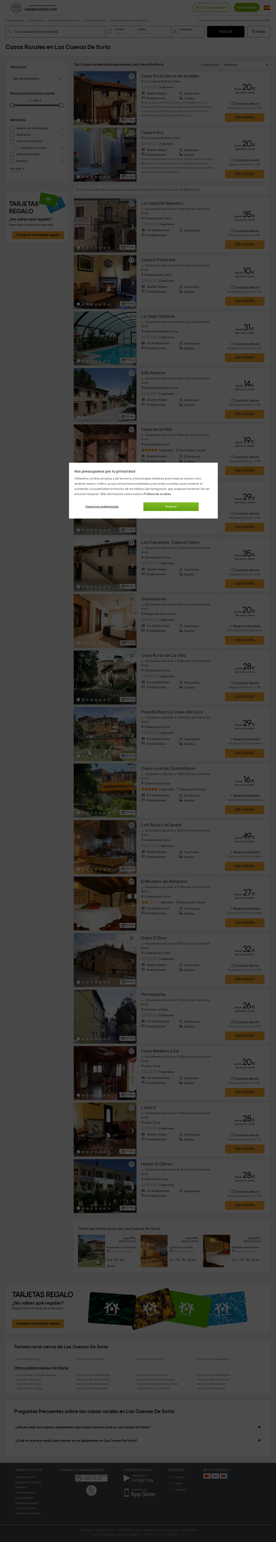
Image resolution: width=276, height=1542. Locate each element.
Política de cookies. (158, 494)
